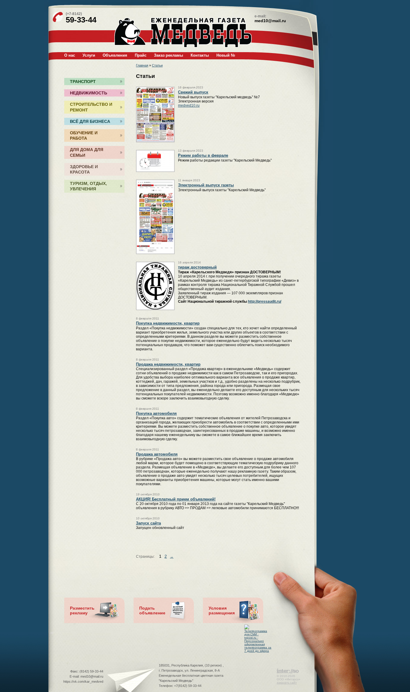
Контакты (200, 55)
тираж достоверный (197, 267)
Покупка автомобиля (156, 413)
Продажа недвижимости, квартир (168, 364)
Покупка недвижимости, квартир (168, 323)
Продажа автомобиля (157, 454)
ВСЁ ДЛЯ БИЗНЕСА (90, 121)
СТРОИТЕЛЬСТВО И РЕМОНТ (91, 107)
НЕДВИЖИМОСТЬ (88, 93)
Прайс (140, 55)
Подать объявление (152, 610)
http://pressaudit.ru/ (264, 301)
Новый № (225, 55)
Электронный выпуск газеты (206, 185)
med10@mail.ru (270, 20)
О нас (69, 55)
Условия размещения (222, 610)
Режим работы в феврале (203, 155)
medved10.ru (189, 105)
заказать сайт (287, 682)
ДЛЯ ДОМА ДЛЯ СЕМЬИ (86, 152)
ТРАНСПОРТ (83, 81)
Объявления (115, 55)
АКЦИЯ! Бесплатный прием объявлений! (176, 499)
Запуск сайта (148, 523)
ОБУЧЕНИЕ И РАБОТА (84, 135)
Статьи (157, 65)
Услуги (89, 55)
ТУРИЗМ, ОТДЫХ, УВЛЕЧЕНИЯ (88, 186)
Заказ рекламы (168, 55)
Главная (142, 65)
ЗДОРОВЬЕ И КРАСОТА (84, 169)
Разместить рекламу (82, 610)
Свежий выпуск (193, 92)
